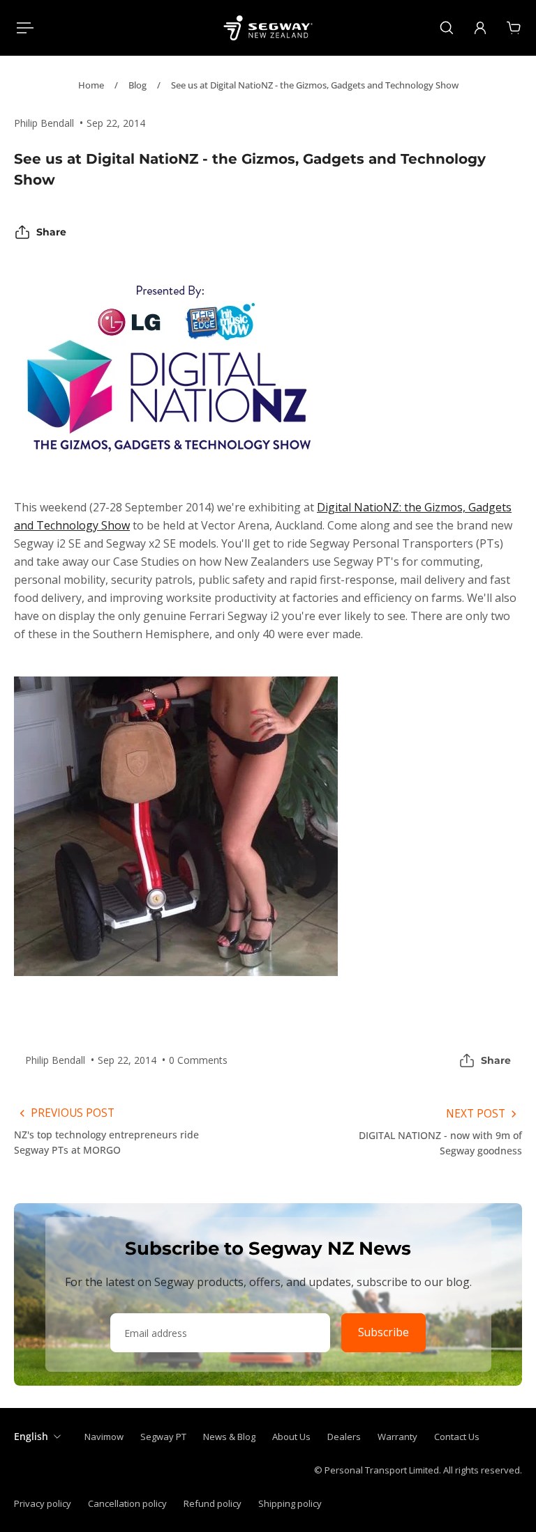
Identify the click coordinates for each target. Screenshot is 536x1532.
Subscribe (383, 1332)
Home (91, 85)
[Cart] (513, 28)
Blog (137, 85)
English (31, 1436)
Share (51, 232)
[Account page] (480, 28)
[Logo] (268, 28)
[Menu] (22, 28)
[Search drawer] (446, 28)
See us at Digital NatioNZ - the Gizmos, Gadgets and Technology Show (315, 85)
